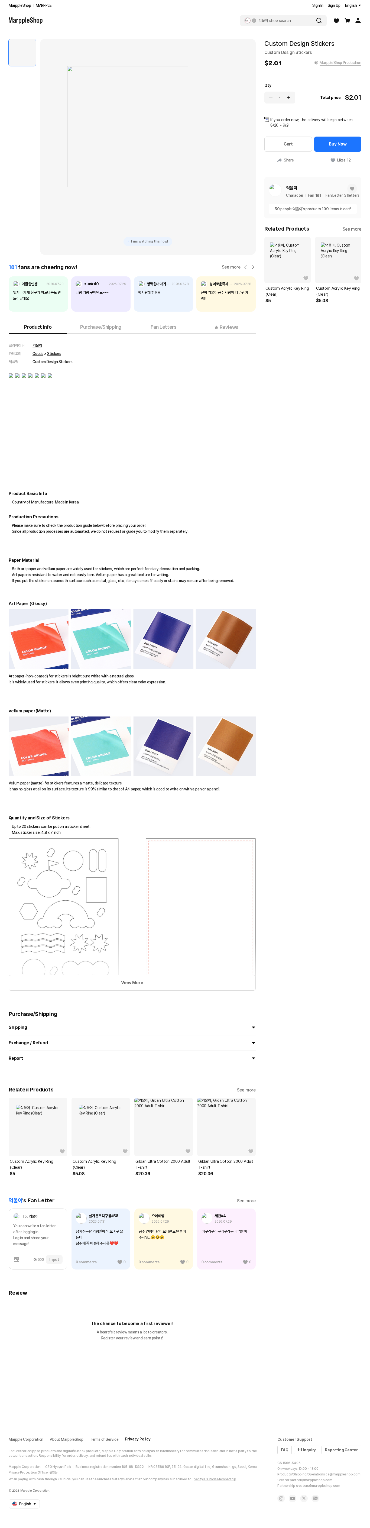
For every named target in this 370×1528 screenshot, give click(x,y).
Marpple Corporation (26, 1439)
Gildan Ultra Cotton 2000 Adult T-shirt (162, 1164)
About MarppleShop (66, 1439)
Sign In (317, 5)
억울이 (37, 345)
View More (132, 982)
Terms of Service (104, 1439)
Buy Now (338, 144)
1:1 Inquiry (306, 1450)
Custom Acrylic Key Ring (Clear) (31, 1164)
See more (231, 267)
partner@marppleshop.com (311, 1480)
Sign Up (334, 5)
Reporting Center (341, 1450)
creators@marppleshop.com (318, 1486)
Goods (38, 353)
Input (54, 1259)
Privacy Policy (138, 1439)
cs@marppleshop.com (343, 1474)
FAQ (284, 1450)
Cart (288, 144)
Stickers (54, 353)
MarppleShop (20, 5)
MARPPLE (44, 5)
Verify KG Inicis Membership (215, 1479)
